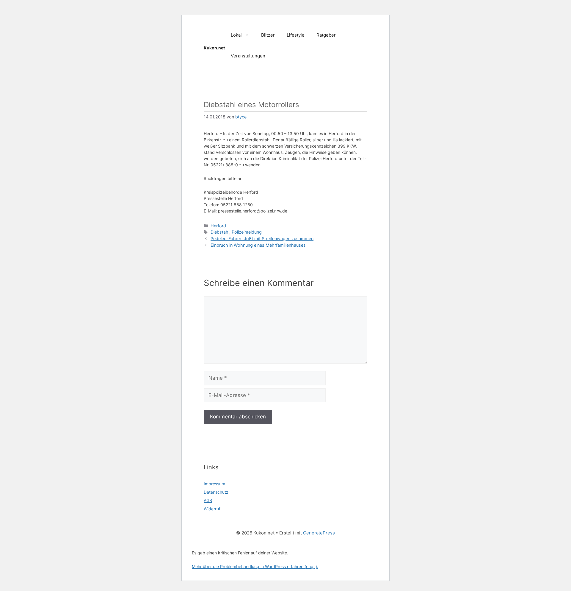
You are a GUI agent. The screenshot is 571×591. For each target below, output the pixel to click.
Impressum (214, 483)
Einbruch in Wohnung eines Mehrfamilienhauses (258, 245)
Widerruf (212, 508)
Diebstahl (220, 231)
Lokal (236, 35)
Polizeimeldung (247, 231)
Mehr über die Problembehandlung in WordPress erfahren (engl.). (255, 566)
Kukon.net (214, 47)
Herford (218, 225)
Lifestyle (296, 35)
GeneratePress (319, 533)
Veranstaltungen (248, 56)
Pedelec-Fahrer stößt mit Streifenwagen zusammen (262, 238)
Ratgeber (326, 35)
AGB (208, 500)
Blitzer (268, 35)
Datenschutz (216, 492)
